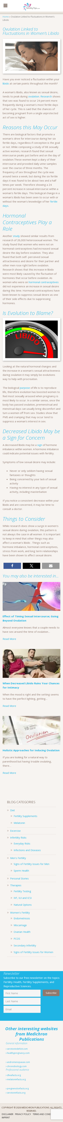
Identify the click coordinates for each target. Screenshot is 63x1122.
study (16, 236)
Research (46, 96)
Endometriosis (22, 918)
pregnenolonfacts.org (17, 1088)
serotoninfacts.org (15, 1092)
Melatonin (19, 823)
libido (6, 83)
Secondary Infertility (25, 945)
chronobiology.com (16, 1066)
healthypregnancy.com (18, 1053)
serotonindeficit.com (17, 1048)
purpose (25, 387)
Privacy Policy (23, 1114)
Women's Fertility (20, 912)
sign (39, 445)
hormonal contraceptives (44, 282)
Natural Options (23, 904)
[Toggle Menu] (5, 6)
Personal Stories (19, 878)
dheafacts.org (13, 1075)
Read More (9, 639)
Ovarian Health (22, 931)
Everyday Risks (22, 843)
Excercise (15, 830)
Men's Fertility (18, 858)
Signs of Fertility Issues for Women (33, 952)
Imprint (6, 1117)
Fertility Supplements (25, 816)
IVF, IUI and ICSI (23, 898)
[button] (12, 566)
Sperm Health (21, 870)
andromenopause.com (18, 1062)
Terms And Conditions (45, 1114)
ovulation (33, 96)
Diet (12, 810)
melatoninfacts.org (16, 1079)
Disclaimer (7, 1114)
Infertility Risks (18, 837)
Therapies (15, 885)
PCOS (17, 938)
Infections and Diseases (27, 850)
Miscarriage (20, 925)
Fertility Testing (22, 891)
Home (6, 16)
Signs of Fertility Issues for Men (31, 864)
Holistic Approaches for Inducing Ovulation (31, 750)
